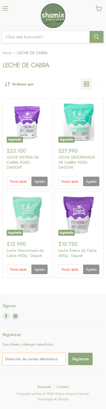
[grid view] (86, 84)
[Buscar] (96, 37)
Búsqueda (44, 386)
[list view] (97, 84)
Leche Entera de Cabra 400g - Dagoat (77, 253)
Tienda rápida (18, 181)
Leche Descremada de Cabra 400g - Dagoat (25, 253)
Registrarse (80, 359)
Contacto (63, 386)
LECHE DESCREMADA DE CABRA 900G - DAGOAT (76, 162)
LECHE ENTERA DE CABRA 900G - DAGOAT (23, 162)
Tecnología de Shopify (53, 399)
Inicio (7, 53)
